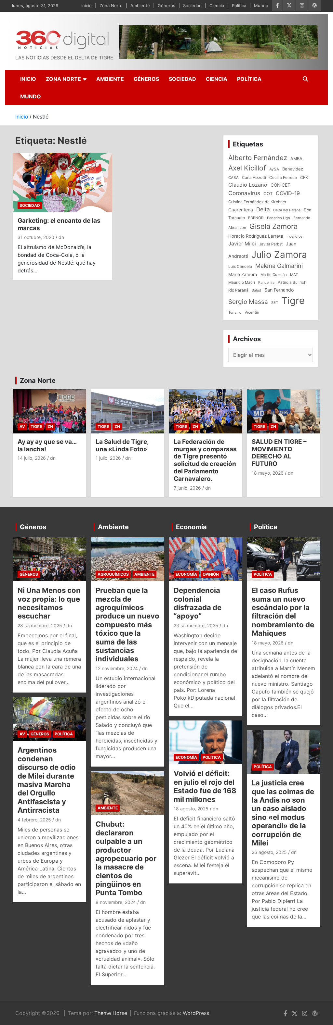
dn (61, 237)
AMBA (296, 158)
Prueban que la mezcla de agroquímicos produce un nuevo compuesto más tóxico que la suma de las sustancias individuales (127, 624)
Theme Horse (110, 1013)
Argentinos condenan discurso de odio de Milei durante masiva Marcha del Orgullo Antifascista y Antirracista (47, 780)
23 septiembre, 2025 (196, 625)
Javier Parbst (271, 244)
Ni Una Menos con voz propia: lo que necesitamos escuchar (49, 603)
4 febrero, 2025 (34, 819)
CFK (304, 177)
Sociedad (192, 5)
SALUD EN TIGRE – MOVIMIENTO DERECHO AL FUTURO (279, 453)
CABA (233, 177)
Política (239, 5)
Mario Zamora (242, 274)
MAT (294, 274)
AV (22, 426)
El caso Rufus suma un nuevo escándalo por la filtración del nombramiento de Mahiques (283, 611)
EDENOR (256, 218)
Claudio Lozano (247, 184)
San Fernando (279, 290)
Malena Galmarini (279, 265)
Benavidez (292, 168)
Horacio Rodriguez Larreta (255, 236)
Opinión (211, 574)
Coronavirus (244, 193)
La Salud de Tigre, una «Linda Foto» (122, 445)
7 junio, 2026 (187, 488)
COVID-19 (288, 193)
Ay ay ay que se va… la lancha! (47, 445)
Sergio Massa (248, 302)
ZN (50, 426)
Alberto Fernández (257, 158)
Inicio (86, 5)
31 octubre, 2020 (36, 237)
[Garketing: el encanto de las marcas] (62, 183)
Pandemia (266, 283)
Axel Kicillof (247, 168)
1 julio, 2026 (108, 458)
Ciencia (216, 5)
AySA (274, 169)
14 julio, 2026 (32, 458)
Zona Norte (111, 5)
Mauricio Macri (241, 282)
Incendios (294, 236)
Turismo (234, 312)
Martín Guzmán (273, 274)
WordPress (196, 1013)
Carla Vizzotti (254, 177)
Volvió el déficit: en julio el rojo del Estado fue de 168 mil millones (205, 786)
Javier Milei (242, 244)
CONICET (280, 185)
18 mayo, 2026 (268, 473)
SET (274, 302)
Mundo (261, 5)
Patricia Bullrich (292, 282)
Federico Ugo (278, 218)
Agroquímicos (113, 574)
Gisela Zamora (273, 226)
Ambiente (140, 5)
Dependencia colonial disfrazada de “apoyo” (197, 603)
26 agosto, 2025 (269, 852)
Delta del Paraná (286, 210)
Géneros (166, 5)
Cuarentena (240, 209)
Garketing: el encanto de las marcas (59, 224)
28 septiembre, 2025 (40, 625)
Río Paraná (238, 290)
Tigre (293, 300)
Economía (191, 527)
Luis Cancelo (240, 266)
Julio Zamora (279, 254)
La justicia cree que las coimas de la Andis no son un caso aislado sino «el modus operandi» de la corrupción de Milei (283, 813)
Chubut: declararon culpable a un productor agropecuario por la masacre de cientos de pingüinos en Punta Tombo (126, 858)
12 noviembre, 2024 (117, 668)
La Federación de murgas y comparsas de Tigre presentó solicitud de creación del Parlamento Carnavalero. (205, 460)
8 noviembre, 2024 (116, 902)
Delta (263, 209)
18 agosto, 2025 (191, 808)
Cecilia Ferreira (283, 177)
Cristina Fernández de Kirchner (257, 201)
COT (268, 193)
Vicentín (252, 312)
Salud (256, 290)
